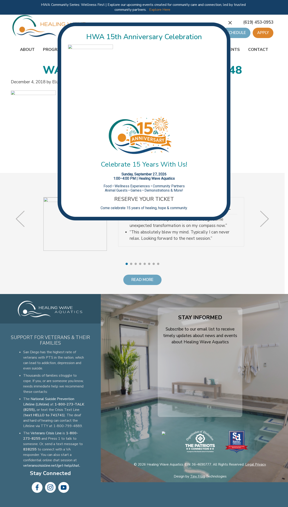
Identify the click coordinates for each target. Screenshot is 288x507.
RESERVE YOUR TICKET (144, 199)
